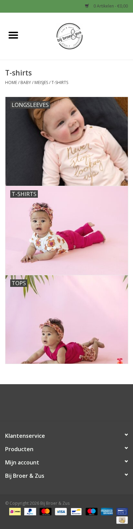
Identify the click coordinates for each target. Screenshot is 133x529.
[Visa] (60, 511)
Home (11, 82)
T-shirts (59, 82)
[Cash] (121, 520)
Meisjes (41, 82)
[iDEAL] (14, 511)
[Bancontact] (75, 511)
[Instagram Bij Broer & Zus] (72, 405)
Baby (25, 82)
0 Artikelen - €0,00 (110, 6)
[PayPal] (29, 511)
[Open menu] (13, 35)
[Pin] (121, 511)
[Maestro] (91, 511)
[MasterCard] (45, 511)
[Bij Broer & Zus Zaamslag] (80, 35)
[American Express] (106, 511)
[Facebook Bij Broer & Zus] (60, 405)
